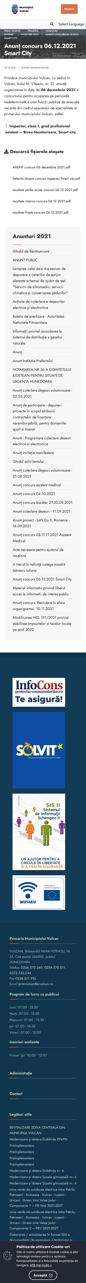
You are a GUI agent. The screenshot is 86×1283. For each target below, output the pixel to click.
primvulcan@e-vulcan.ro (36, 983)
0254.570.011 (54, 967)
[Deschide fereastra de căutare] (51, 24)
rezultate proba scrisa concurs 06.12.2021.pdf (45, 189)
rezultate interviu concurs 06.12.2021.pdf (42, 201)
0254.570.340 (31, 967)
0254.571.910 (25, 978)
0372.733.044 (20, 973)
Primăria (33, 30)
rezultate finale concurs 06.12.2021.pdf (40, 212)
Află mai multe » (41, 1265)
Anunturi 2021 (29, 34)
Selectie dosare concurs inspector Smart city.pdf (46, 178)
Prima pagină (12, 30)
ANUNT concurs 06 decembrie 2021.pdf (41, 167)
